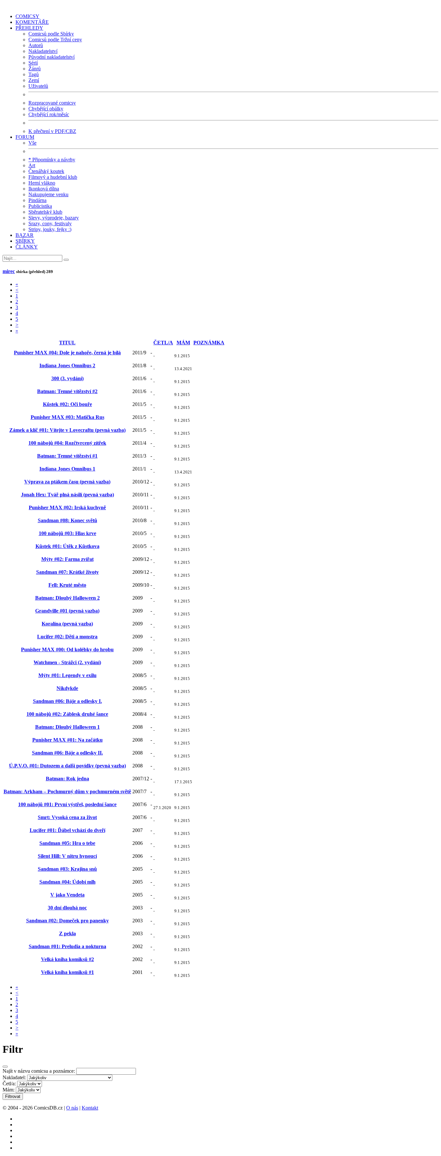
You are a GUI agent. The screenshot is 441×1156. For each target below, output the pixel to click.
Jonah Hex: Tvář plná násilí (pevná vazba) (67, 494)
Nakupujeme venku (48, 194)
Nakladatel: (14, 1077)
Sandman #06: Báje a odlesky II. (67, 752)
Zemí (33, 80)
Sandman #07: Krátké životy (67, 572)
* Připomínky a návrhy (51, 159)
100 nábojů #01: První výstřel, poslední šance (67, 804)
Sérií (33, 63)
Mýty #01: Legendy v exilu (67, 675)
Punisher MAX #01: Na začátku (67, 740)
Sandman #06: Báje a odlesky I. (67, 701)
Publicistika (40, 206)
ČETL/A (163, 342)
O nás (72, 1107)
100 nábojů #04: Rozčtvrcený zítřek (67, 443)
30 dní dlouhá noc (67, 907)
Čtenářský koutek (46, 171)
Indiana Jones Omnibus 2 (67, 365)
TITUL (67, 342)
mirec (9, 271)
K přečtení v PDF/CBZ (52, 131)
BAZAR (24, 235)
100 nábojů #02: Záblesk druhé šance (67, 714)
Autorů (35, 45)
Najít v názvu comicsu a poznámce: (39, 1071)
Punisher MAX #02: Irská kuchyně (67, 507)
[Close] (5, 1067)
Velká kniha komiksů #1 (67, 972)
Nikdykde (67, 688)
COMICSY (27, 16)
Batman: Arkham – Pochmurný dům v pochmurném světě (67, 791)
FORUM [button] (24, 137)
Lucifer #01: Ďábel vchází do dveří (67, 830)
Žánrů (34, 68)
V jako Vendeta (67, 894)
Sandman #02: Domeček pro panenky (67, 920)
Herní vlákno (41, 183)
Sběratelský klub (45, 212)
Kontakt (90, 1107)
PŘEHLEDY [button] (29, 28)
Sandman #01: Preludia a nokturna (67, 946)
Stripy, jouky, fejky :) (49, 229)
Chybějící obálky (45, 108)
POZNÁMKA (208, 342)
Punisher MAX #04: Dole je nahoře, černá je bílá (67, 352)
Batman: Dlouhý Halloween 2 (67, 598)
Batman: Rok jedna (67, 778)
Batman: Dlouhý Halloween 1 (67, 727)
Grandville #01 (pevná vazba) (67, 610)
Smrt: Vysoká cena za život (67, 817)
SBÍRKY (25, 241)
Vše (32, 143)
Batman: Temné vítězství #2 (67, 391)
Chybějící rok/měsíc (48, 114)
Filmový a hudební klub (52, 177)
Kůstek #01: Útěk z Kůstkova (67, 546)
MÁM (183, 342)
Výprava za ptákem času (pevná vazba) (67, 481)
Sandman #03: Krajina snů (67, 869)
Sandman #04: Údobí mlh (67, 882)
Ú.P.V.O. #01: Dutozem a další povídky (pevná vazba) (67, 765)
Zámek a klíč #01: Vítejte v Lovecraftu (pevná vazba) (67, 430)
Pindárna (37, 200)
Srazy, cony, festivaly (50, 223)
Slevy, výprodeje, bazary (53, 217)
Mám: (9, 1089)
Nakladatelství (42, 51)
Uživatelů (38, 86)
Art (31, 165)
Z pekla (67, 933)
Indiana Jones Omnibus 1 (67, 469)
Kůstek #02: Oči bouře (67, 404)
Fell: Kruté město (67, 585)
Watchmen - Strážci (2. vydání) (67, 662)
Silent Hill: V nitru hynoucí (67, 856)
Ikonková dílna (43, 188)
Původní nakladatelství (51, 57)
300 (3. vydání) (67, 378)
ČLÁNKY (26, 246)
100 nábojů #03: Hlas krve (67, 533)
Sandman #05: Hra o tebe (67, 843)
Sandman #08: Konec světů (67, 520)
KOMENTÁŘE (32, 22)
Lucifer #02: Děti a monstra (67, 636)
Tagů (33, 74)
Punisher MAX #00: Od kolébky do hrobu (67, 649)
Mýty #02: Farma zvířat (67, 559)
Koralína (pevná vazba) (67, 623)
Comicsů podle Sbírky (51, 33)
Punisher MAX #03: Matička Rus (67, 417)
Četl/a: (9, 1083)
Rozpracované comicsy (52, 103)
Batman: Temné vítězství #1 (67, 456)
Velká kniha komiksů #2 (67, 959)
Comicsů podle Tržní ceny (55, 39)
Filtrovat (12, 1096)
